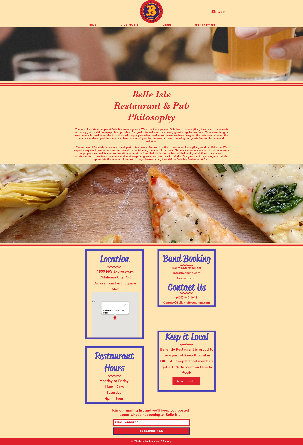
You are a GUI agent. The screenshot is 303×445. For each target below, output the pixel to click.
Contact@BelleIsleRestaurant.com (186, 302)
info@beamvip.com (186, 273)
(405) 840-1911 (186, 297)
